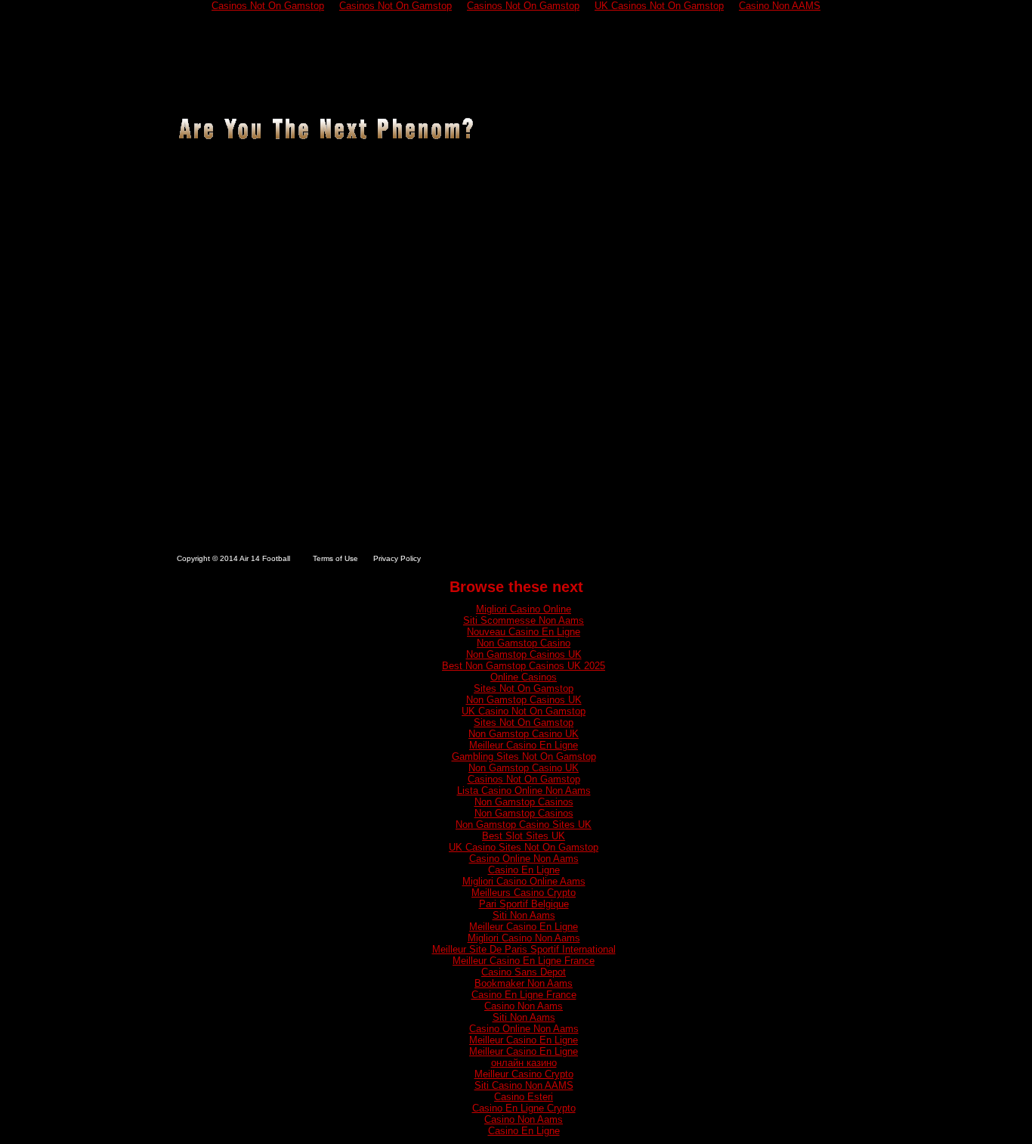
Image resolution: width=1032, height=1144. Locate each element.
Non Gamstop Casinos (523, 802)
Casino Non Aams (523, 1006)
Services (454, 89)
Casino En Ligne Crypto (524, 1108)
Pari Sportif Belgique (524, 904)
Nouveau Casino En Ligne (523, 631)
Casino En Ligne (524, 870)
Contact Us (802, 89)
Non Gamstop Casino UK (523, 733)
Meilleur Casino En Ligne (523, 745)
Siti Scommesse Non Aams (523, 620)
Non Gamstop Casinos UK (524, 654)
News (614, 89)
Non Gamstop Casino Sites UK (524, 824)
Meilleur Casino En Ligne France (524, 960)
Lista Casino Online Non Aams (524, 790)
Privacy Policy (397, 558)
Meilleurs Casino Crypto (523, 892)
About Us (270, 89)
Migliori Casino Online (523, 609)
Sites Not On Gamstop (523, 688)
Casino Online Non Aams (524, 858)
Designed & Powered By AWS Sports (780, 558)
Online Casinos (523, 677)
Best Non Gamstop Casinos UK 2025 (523, 665)
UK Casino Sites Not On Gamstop (523, 847)
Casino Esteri (523, 1096)
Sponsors (697, 89)
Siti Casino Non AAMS (523, 1085)
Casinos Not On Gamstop (524, 779)
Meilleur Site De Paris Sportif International (524, 949)
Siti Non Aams (524, 915)
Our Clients (363, 89)
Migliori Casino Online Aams (524, 881)
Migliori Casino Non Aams (524, 938)
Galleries (540, 89)
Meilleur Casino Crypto (523, 1074)
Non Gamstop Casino (523, 643)
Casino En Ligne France (523, 994)
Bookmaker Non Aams (523, 983)
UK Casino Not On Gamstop (524, 711)
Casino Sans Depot (523, 972)
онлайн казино (524, 1062)
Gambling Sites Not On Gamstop (524, 756)
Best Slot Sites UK (523, 836)
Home (200, 89)
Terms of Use (335, 558)
